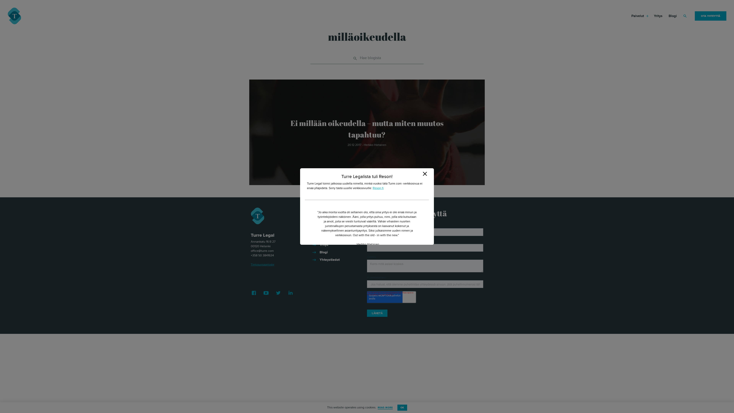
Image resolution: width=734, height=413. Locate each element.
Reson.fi (378, 188)
